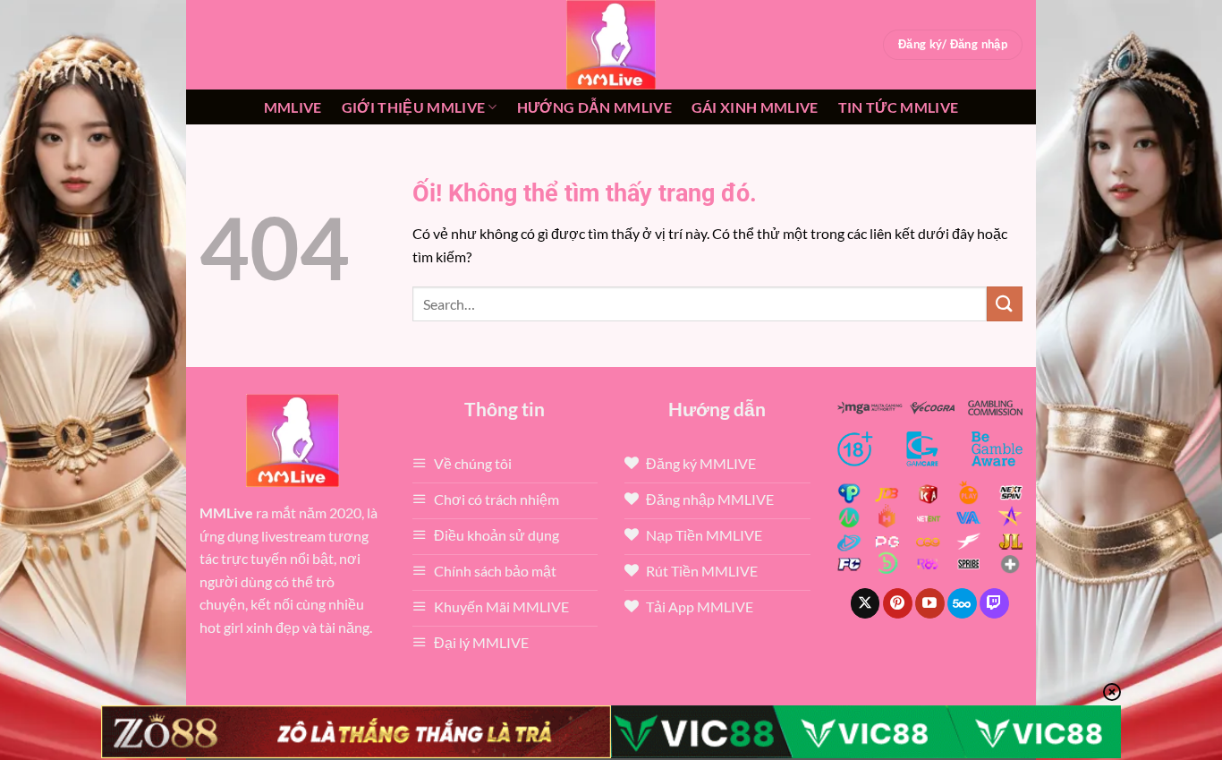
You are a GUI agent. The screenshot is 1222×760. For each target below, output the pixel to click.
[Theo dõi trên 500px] (962, 603)
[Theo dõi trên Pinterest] (897, 603)
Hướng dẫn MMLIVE (594, 106)
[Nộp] (1005, 303)
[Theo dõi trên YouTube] (930, 603)
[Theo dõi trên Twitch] (994, 603)
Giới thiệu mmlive (413, 106)
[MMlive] (611, 45)
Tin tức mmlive (898, 106)
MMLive (293, 106)
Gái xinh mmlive (755, 106)
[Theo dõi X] (865, 603)
